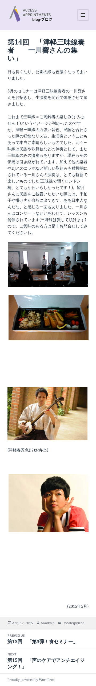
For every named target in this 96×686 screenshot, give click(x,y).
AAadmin (47, 623)
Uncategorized (73, 623)
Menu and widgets (83, 20)
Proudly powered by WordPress (31, 679)
